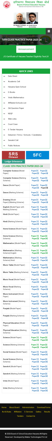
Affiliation (18, 412)
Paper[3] (35, 173)
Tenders (20, 416)
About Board (14, 407)
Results (47, 412)
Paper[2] (43, 171)
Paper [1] (35, 207)
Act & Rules (6, 412)
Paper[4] (44, 173)
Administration (28, 407)
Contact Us (30, 416)
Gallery (38, 412)
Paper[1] (34, 171)
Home (4, 407)
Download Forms (43, 407)
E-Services (28, 412)
